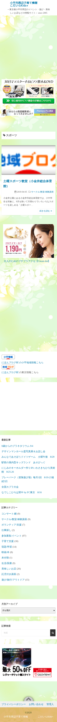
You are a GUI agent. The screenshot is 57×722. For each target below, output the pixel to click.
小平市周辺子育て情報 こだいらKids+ (29, 4)
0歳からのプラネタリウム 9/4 (17, 446)
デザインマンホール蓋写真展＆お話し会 (23, 451)
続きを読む (45, 211)
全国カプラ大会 (11, 487)
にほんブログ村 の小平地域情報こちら (22, 362)
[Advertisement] (28, 46)
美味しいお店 (9, 568)
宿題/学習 (7, 546)
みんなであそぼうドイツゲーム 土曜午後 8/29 (28, 457)
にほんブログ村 (10, 372)
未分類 (5, 557)
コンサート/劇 (9, 513)
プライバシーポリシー (14, 704)
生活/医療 (7, 563)
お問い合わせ (36, 704)
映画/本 (5, 552)
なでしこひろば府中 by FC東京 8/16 (22, 492)
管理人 (50, 704)
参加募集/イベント (12, 535)
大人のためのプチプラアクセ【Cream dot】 (27, 261)
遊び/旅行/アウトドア (13, 579)
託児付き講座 (9, 574)
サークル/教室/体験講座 (42, 192)
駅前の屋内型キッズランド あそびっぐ (23, 462)
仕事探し (6, 530)
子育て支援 (8, 541)
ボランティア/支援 (12, 524)
